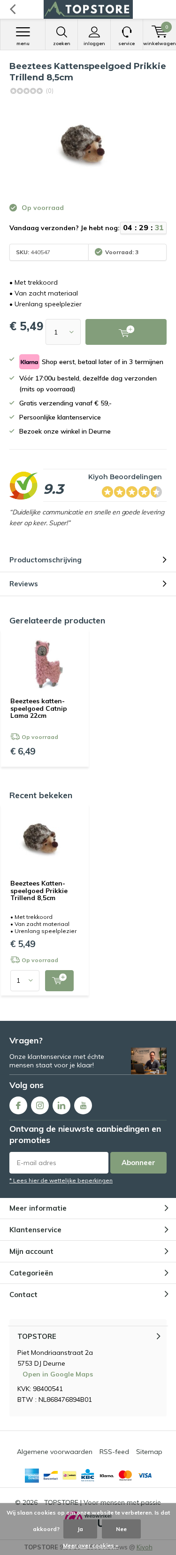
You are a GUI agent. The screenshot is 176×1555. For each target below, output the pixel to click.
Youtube (83, 1105)
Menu (23, 43)
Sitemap (149, 1451)
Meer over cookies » (90, 1545)
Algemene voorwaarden (54, 1451)
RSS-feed (114, 1451)
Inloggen (94, 43)
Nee (121, 1528)
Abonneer (138, 1162)
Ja (80, 1528)
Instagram (40, 1105)
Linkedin (61, 1105)
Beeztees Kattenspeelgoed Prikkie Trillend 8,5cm (39, 890)
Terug (12, 9)
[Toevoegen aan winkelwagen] (59, 980)
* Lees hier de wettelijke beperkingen (61, 1180)
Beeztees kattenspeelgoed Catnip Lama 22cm (38, 708)
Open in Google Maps (58, 1374)
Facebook (18, 1105)
